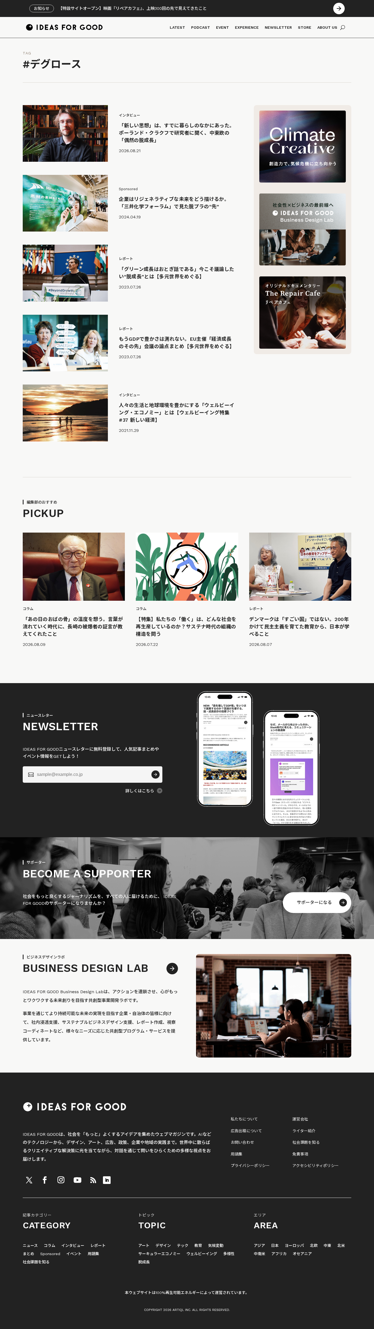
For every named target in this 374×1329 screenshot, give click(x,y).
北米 (341, 1246)
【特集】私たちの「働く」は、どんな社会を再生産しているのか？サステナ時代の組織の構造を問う (186, 626)
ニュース (30, 1246)
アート (143, 1246)
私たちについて (244, 1119)
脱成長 (144, 1262)
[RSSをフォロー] (93, 1180)
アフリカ (279, 1254)
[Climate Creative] (302, 181)
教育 (198, 1246)
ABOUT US (327, 27)
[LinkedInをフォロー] (107, 1180)
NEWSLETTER (278, 27)
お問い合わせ (242, 1142)
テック (182, 1246)
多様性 (229, 1254)
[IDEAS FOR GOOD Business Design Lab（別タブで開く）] (302, 264)
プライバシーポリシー (250, 1165)
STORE (304, 27)
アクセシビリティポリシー (315, 1165)
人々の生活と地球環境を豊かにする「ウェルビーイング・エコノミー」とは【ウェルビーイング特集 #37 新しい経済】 (176, 412)
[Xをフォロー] (29, 1180)
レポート (98, 1246)
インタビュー (72, 1246)
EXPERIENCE (247, 27)
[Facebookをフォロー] (45, 1180)
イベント (74, 1254)
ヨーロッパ (294, 1246)
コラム (49, 1246)
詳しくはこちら (139, 790)
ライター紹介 (304, 1131)
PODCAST (200, 27)
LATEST (177, 27)
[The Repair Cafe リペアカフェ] (302, 347)
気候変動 (215, 1246)
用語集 (237, 1154)
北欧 (314, 1246)
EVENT (222, 27)
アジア (259, 1246)
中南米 (259, 1254)
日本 (275, 1246)
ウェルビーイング (201, 1254)
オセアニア (302, 1254)
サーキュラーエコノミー (159, 1254)
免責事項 (300, 1154)
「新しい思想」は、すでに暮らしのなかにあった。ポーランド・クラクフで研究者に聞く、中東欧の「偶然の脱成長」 (176, 133)
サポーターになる (314, 902)
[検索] (342, 27)
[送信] (155, 774)
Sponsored (50, 1254)
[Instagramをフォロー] (61, 1180)
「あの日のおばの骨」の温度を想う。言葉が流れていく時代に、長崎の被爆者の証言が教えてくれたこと (73, 626)
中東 (327, 1246)
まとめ (28, 1254)
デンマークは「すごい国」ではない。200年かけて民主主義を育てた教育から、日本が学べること (299, 626)
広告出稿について (246, 1131)
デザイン (163, 1246)
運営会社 (300, 1119)
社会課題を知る (306, 1142)
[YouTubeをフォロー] (77, 1180)
